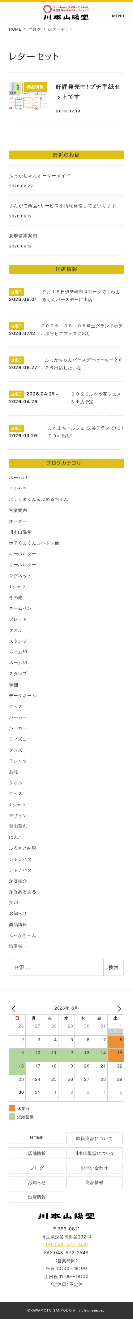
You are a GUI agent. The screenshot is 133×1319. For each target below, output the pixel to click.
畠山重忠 (18, 826)
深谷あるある (22, 891)
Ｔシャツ (18, 488)
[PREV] (15, 1008)
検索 (113, 967)
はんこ (16, 837)
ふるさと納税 (22, 847)
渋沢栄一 (18, 946)
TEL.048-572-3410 (66, 1244)
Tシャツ (17, 586)
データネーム (22, 695)
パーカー (18, 717)
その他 (16, 597)
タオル (16, 630)
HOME (37, 1137)
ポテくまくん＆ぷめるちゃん (38, 499)
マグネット (20, 575)
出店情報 (37, 1196)
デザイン (18, 815)
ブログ (37, 1167)
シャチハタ (20, 859)
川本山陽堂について (94, 1153)
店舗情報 (37, 1153)
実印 (13, 902)
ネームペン (20, 608)
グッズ (16, 706)
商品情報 (18, 924)
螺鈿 (13, 684)
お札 (13, 771)
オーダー (18, 521)
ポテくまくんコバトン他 (34, 542)
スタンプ (18, 641)
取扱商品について (94, 1138)
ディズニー (20, 738)
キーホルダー (22, 553)
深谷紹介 (18, 880)
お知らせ (18, 913)
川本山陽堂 (20, 532)
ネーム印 (18, 477)
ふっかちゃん (22, 935)
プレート (18, 619)
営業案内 (18, 510)
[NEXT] (118, 1008)
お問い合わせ (94, 1167)
